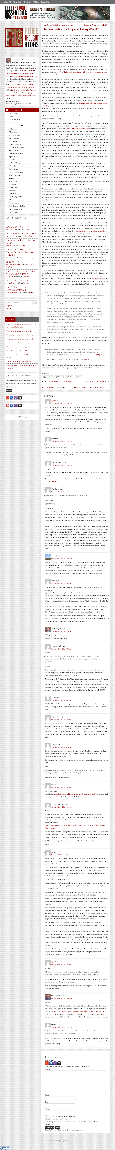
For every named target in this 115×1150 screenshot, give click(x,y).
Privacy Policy (17, 2)
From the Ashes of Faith (16, 147)
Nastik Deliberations (15, 175)
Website (47, 1109)
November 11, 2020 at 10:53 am (61, 441)
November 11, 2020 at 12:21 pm (61, 559)
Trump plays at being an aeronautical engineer (21, 335)
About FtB (7, 2)
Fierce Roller (13, 141)
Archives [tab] (34, 320)
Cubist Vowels (13, 132)
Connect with (49, 1060)
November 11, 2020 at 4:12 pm (61, 700)
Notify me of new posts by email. (57, 1119)
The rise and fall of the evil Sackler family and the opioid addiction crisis (20, 252)
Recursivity (12, 194)
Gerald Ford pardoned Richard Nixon (78, 128)
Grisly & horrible (14, 226)
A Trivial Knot (13, 113)
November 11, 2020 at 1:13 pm (61, 583)
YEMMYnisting (14, 212)
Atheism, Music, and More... (18, 126)
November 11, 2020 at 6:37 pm (61, 720)
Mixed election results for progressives (19, 347)
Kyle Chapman (52, 481)
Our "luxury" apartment (18, 280)
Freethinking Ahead (15, 144)
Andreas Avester (14, 123)
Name (47, 1095)
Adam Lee (30, 292)
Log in (8, 308)
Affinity (11, 116)
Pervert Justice (13, 181)
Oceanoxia (12, 178)
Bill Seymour (13, 129)
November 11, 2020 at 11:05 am (61, 465)
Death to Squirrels (14, 138)
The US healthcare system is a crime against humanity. (20, 272)
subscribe (89, 1122)
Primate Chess (13, 187)
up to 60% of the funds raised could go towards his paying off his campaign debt (80, 72)
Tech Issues (27, 2)
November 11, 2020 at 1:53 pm (61, 631)
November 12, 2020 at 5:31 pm (61, 965)
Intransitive (12, 160)
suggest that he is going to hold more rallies (91, 231)
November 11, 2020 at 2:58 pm (61, 649)
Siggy (27, 283)
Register (9, 306)
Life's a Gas (12, 166)
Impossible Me (13, 157)
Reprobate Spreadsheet (16, 197)
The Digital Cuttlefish (15, 209)
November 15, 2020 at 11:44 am (61, 1027)
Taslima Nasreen (14, 203)
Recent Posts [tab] (10, 320)
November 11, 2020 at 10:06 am (61, 403)
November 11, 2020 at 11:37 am (61, 492)
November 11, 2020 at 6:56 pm (61, 747)
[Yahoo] (16, 398)
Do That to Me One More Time (21, 233)
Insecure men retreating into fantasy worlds (20, 339)
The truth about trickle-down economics (19, 331)
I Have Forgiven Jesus (16, 153)
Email (47, 1102)
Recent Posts (45, 2)
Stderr (10, 200)
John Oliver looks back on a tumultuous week (58, 25)
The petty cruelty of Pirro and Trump (18, 351)
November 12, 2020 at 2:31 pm (61, 855)
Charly (23, 245)
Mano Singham (13, 169)
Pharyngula (12, 184)
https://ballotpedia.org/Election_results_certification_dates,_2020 (74, 794)
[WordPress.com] (20, 398)
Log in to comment (98, 387)
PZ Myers (26, 229)
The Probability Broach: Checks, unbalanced (18, 288)
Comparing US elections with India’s (95, 25)
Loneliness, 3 (12, 261)
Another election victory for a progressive (20, 343)
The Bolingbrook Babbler (17, 206)
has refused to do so (98, 278)
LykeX (53, 400)
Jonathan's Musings (15, 163)
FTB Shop (36, 2)
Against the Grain (14, 120)
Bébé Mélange (28, 236)
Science (84, 387)
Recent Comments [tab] (22, 320)
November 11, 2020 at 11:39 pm (61, 807)
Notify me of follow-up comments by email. (61, 1116)
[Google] (12, 398)
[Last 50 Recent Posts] (11, 223)
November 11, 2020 (90, 359)
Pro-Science (12, 190)
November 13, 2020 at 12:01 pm (61, 999)
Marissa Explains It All (16, 172)
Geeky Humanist (14, 150)
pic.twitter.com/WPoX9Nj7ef (92, 355)
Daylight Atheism (14, 135)
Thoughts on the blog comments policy (19, 361)
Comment (48, 1069)
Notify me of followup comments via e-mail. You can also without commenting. (71, 1123)
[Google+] (8, 398)
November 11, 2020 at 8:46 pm (61, 788)
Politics (78, 387)
